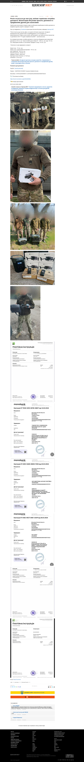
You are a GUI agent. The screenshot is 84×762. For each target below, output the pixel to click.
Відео (35, 1)
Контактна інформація (15, 733)
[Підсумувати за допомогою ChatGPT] (48, 686)
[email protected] (19, 68)
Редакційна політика (15, 742)
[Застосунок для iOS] (20, 5)
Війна (16, 16)
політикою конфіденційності (45, 754)
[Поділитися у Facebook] (11, 686)
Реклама (12, 737)
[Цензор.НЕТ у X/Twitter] (12, 5)
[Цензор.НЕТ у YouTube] (16, 5)
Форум (41, 1)
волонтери (18, 682)
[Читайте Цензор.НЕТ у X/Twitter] (60, 760)
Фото (33, 736)
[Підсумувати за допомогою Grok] (54, 686)
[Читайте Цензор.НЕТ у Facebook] (58, 760)
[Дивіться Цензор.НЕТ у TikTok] (65, 760)
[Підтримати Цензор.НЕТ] (32, 697)
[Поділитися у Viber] (18, 686)
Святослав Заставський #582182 (20, 712)
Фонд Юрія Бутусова (15, 736)
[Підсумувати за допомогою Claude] (50, 686)
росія (55, 742)
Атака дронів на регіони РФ (58, 735)
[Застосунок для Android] (18, 5)
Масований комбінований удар (59, 736)
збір (12, 682)
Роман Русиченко (17, 679)
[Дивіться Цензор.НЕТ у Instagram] (67, 760)
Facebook (23, 29)
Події (27, 1)
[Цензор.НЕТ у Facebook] (11, 5)
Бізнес (45, 1)
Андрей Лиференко (17, 717)
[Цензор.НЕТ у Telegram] (14, 5)
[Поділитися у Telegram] (14, 686)
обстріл (55, 738)
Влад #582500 (16, 705)
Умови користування (15, 739)
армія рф (55, 743)
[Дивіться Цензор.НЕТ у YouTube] (64, 760)
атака (55, 748)
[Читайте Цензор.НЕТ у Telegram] (62, 760)
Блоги (38, 1)
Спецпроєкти (34, 747)
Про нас (12, 731)
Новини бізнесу (14, 747)
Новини (23, 1)
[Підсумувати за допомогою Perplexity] (52, 686)
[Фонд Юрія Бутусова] (32, 693)
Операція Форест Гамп (58, 731)
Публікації (49, 1)
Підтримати (13, 734)
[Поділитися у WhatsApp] (16, 686)
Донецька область (57, 749)
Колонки (55, 1)
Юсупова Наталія (26, 682)
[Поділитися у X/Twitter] (12, 686)
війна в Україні (56, 747)
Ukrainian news (14, 745)
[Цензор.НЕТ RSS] (22, 5)
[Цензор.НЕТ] (42, 5)
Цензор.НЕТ (50, 29)
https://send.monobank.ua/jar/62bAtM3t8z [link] (20, 79)
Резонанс (31, 1)
